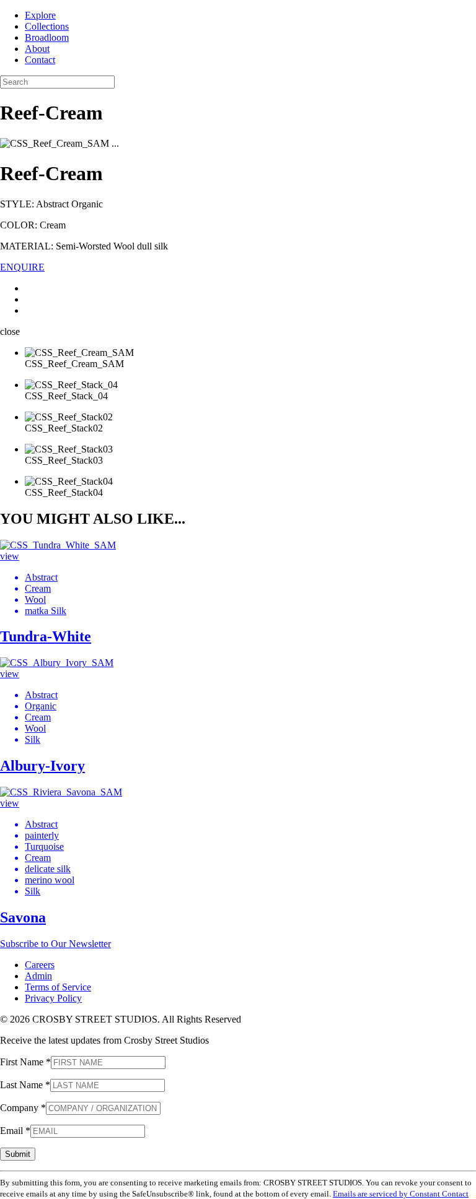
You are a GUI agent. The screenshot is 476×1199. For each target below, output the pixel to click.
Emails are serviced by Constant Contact (401, 1193)
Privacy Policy (53, 998)
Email (15, 1130)
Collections (47, 26)
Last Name (25, 1085)
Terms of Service (58, 987)
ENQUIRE (22, 267)
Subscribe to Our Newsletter (55, 943)
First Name (25, 1062)
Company (23, 1107)
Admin (38, 976)
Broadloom (47, 37)
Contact (40, 59)
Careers (40, 964)
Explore (40, 15)
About (37, 48)
